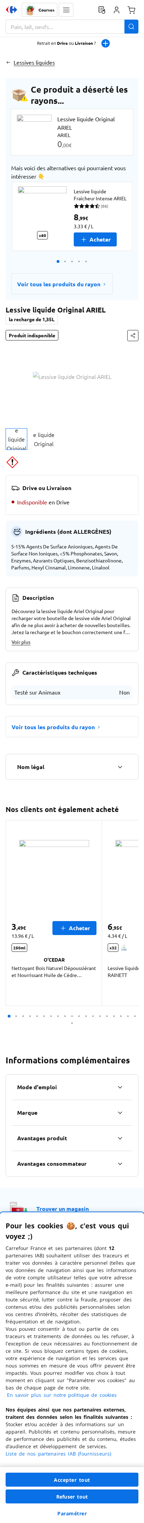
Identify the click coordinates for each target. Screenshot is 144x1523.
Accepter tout (72, 1480)
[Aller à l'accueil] (11, 10)
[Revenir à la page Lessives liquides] (8, 62)
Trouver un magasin (62, 1208)
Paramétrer (72, 1513)
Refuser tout (72, 1496)
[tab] (16, 439)
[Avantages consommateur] (120, 1164)
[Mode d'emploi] (120, 1087)
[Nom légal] (120, 767)
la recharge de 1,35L (32, 319)
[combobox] (72, 27)
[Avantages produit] (120, 1138)
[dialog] (72, 1367)
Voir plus (21, 642)
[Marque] (120, 1113)
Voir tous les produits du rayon (58, 284)
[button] (66, 10)
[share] (132, 335)
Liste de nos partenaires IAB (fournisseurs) (58, 1453)
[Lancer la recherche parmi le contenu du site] (131, 26)
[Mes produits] (101, 10)
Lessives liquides (34, 62)
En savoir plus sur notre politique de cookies (62, 1395)
